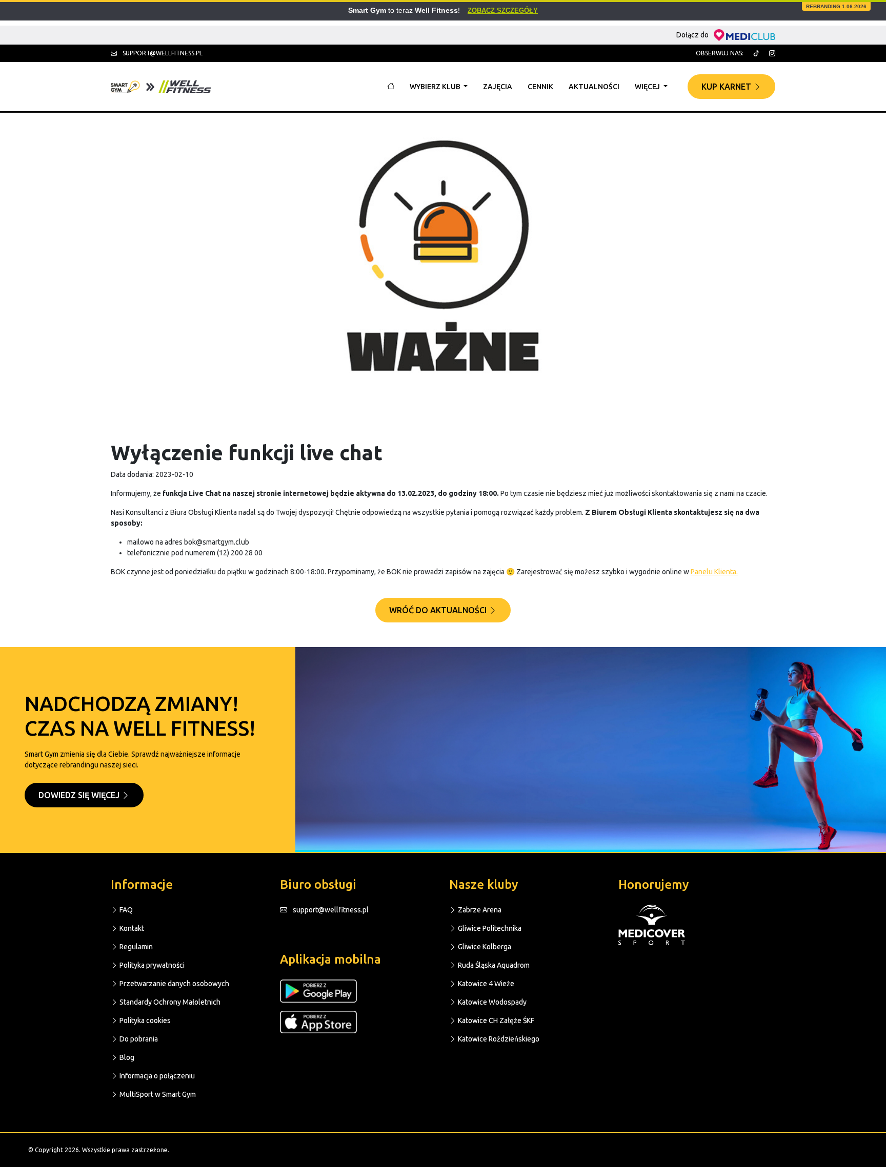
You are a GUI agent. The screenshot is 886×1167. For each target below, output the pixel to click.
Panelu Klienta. (714, 572)
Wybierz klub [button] (436, 86)
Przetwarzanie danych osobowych (173, 984)
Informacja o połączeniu (156, 1076)
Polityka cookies (144, 1020)
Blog (126, 1057)
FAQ (125, 910)
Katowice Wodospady (491, 1002)
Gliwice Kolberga (483, 947)
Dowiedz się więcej (80, 795)
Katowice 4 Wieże (485, 984)
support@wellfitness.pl (162, 53)
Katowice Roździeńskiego (497, 1039)
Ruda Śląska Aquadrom (493, 965)
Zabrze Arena (478, 910)
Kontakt (131, 928)
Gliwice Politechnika (488, 928)
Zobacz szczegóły (503, 10)
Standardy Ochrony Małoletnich (169, 1002)
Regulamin (135, 947)
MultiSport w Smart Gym (157, 1094)
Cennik (540, 86)
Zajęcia (497, 86)
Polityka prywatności (151, 965)
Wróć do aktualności (439, 610)
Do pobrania (138, 1039)
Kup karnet (727, 86)
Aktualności (594, 86)
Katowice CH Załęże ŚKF (495, 1020)
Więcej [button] (648, 86)
